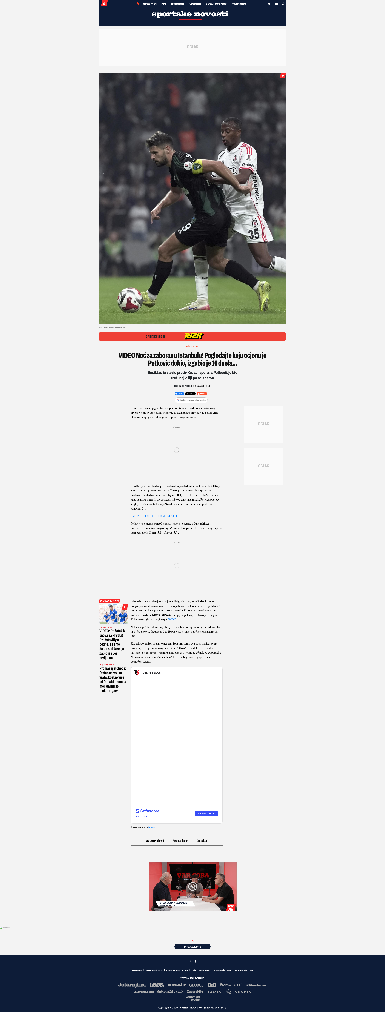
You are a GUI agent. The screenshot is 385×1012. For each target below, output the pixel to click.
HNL (163, 3)
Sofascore (152, 827)
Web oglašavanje (222, 970)
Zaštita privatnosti (201, 970)
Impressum (137, 970)
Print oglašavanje (244, 970)
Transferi (177, 3)
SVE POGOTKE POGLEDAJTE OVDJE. (155, 516)
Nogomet (150, 3)
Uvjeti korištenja (154, 970)
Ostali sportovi (217, 3)
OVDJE (172, 619)
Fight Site (239, 3)
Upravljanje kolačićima (192, 978)
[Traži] (283, 4)
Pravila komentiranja (177, 970)
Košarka (195, 3)
